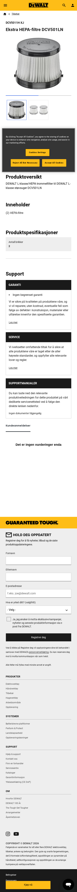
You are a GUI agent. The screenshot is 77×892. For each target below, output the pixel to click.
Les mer (13, 322)
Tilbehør (16, 14)
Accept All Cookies (54, 162)
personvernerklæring (39, 652)
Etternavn (11, 569)
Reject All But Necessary (25, 162)
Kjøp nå (28, 884)
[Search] (64, 5)
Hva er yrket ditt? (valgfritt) (21, 602)
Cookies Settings (37, 152)
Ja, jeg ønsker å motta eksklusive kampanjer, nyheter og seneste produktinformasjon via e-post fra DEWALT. (37, 623)
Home (5, 14)
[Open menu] (5, 5)
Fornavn (10, 553)
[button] (8, 834)
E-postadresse (14, 586)
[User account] (72, 5)
